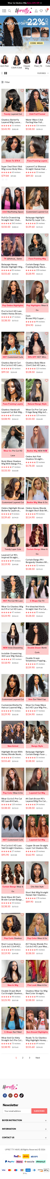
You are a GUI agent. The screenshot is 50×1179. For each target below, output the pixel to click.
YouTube (16, 1095)
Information (9, 1129)
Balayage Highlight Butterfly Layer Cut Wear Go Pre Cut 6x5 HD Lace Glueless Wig (36, 218)
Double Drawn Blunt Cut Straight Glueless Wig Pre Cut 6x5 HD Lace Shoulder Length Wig (11, 992)
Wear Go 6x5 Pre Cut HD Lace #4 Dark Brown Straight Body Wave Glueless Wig (11, 799)
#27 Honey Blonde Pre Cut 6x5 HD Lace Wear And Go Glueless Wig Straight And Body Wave (37, 945)
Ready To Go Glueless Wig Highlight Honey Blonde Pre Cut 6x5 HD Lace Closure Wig (37, 1038)
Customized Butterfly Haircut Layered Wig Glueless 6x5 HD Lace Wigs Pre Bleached (11, 706)
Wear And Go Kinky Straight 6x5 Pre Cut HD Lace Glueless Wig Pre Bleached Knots (12, 1038)
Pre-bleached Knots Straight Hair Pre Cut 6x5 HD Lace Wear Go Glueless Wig (36, 607)
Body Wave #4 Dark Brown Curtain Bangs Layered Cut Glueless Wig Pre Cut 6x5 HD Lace (11, 898)
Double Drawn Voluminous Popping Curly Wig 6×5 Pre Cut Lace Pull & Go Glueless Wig (37, 659)
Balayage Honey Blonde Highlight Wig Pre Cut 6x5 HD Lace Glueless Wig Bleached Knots (12, 265)
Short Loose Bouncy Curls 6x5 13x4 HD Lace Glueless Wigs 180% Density (11, 945)
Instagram (10, 1095)
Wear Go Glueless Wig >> (25, 3)
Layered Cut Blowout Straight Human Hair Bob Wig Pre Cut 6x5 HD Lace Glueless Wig (36, 167)
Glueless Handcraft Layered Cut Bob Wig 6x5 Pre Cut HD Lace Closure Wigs (11, 410)
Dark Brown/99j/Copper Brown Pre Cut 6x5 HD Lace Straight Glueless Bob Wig (37, 317)
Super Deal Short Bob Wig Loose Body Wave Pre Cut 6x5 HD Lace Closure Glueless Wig (12, 167)
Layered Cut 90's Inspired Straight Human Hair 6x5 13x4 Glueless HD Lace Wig (12, 556)
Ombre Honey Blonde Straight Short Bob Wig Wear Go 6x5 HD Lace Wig (37, 509)
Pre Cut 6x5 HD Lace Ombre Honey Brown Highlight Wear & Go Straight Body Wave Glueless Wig (11, 312)
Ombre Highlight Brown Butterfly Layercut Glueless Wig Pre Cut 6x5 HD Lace (12, 509)
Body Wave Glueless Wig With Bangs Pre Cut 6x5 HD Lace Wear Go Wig (12, 462)
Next (38, 1058)
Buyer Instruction (12, 1120)
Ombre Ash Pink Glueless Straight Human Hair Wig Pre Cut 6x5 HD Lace (35, 457)
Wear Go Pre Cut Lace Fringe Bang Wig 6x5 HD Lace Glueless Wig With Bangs (36, 410)
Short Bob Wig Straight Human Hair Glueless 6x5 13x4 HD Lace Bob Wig (37, 893)
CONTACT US (8, 1137)
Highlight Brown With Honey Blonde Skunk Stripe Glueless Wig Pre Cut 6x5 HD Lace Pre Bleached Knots (12, 752)
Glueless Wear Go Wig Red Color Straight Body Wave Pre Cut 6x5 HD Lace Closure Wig (37, 992)
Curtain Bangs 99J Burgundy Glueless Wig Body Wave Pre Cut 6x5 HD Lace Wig (37, 560)
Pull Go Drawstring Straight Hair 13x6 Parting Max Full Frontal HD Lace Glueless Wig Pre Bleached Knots (10, 218)
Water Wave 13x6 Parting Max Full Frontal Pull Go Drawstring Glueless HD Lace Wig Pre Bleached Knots (36, 120)
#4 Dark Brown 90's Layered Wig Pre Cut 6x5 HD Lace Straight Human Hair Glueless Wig (36, 799)
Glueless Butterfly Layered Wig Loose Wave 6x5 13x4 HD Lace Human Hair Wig (11, 120)
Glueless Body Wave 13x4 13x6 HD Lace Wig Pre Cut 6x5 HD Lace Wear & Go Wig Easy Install (36, 363)
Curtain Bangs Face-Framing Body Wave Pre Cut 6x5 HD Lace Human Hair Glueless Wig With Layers (36, 265)
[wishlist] (22, 90)
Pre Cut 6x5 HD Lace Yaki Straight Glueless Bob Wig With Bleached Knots (12, 846)
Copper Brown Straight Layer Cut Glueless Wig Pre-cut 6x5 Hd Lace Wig (37, 846)
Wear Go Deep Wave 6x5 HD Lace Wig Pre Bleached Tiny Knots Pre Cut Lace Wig (36, 706)
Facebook (5, 1095)
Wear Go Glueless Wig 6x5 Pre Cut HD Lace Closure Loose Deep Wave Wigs (12, 607)
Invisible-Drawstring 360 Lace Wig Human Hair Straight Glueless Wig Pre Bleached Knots (12, 654)
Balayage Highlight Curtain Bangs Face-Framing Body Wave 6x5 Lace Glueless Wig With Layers (37, 752)
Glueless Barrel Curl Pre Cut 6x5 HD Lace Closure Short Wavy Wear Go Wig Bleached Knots (12, 363)
